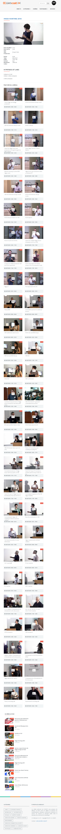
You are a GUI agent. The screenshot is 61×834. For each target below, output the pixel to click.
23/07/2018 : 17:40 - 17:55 (10, 268)
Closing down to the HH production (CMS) (33, 656)
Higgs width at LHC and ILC (10, 678)
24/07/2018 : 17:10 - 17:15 (10, 475)
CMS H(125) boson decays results (12, 125)
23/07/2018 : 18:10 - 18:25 (10, 291)
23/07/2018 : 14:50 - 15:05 (10, 199)
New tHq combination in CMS (32, 517)
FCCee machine (29, 563)
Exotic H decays (29, 125)
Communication (17, 828)
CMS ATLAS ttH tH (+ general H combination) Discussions (32, 402)
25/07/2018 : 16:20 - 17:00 (31, 706)
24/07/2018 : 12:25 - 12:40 (10, 406)
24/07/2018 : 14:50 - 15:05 (31, 429)
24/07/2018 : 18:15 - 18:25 (31, 521)
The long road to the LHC (31, 286)
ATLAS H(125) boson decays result (33, 102)
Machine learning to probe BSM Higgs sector (12, 172)
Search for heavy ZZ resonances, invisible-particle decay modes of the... (33, 471)
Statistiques (8, 828)
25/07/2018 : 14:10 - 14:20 (31, 660)
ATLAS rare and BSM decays (32, 332)
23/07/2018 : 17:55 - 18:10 (31, 268)
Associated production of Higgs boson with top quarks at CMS (11, 471)
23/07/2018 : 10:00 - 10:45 (10, 107)
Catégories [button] (26, 9)
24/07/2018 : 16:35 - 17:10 (31, 452)
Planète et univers (16, 815)
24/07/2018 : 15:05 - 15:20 (10, 452)
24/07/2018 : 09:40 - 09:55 (31, 314)
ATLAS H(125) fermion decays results (32, 195)
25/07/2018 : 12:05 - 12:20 (10, 636)
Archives (52, 9)
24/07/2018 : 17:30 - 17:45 (10, 498)
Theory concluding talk (9, 701)
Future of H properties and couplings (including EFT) (31, 448)
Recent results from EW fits (10, 240)
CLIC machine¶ (8, 563)
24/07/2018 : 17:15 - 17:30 (31, 475)
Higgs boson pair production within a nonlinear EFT (33, 172)
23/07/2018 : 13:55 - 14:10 (10, 153)
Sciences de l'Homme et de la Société (13, 823)
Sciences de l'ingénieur (10, 826)
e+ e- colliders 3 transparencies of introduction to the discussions (12, 610)
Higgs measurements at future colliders (32, 540)
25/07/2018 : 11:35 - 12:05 (31, 613)
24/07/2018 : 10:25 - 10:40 (10, 360)
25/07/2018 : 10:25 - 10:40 (31, 590)
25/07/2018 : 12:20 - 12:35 (31, 636)
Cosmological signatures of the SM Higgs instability (33, 494)
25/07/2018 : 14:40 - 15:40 (31, 683)
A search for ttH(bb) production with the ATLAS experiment (13, 264)
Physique (7, 815)
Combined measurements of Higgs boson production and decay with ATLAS (12, 402)
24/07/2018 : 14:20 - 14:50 (10, 429)
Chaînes (35, 9)
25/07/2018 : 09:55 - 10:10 (31, 567)
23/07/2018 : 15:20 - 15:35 (10, 222)
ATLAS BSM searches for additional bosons (33, 310)
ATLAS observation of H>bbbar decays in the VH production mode (33, 264)
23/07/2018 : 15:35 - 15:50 (31, 222)
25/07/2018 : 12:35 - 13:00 (10, 660)
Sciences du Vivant (22, 826)
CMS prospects (29, 632)
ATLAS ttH (6, 379)
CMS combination (29, 379)
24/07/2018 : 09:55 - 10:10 (10, 337)
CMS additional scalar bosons (11, 332)
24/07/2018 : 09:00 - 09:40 (10, 314)
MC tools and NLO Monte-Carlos (12, 425)
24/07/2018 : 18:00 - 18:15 (10, 521)
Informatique (8, 812)
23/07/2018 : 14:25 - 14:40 (10, 176)
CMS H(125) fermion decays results (12, 194)
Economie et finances (15, 809)
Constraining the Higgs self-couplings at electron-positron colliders (11, 517)
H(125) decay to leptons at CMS (12, 217)
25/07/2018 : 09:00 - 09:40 (31, 544)
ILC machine (7, 586)
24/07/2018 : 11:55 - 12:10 (10, 383)
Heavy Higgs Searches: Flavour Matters (32, 149)
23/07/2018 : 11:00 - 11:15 (10, 130)
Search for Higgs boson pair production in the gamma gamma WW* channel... (12, 149)
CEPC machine (28, 586)
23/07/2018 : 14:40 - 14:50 (31, 176)
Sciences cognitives (21, 817)
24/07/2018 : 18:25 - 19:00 (10, 544)
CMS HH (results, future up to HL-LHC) (12, 448)
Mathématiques (17, 812)
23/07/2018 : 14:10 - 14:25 (31, 153)
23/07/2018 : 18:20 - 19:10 (31, 291)
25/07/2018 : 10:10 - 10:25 (10, 590)
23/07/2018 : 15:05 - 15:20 (31, 199)
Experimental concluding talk (32, 701)
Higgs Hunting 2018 (12, 19)
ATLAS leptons (28, 217)
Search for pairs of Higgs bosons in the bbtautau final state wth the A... (12, 494)
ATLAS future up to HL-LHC (31, 425)
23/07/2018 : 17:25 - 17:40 (31, 245)
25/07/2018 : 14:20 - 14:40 (10, 683)
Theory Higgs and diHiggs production (10, 103)
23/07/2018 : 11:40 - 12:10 (31, 130)
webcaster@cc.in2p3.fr (41, 821)
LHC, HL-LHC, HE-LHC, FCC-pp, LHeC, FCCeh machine (32, 610)
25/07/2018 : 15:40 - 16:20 (10, 706)
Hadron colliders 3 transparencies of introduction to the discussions (12, 656)
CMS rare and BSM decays (10, 356)
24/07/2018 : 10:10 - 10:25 (31, 337)
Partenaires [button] (43, 9)
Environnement (8, 820)
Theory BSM (7, 309)
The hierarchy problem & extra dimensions (11, 540)
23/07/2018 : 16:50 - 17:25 (10, 245)
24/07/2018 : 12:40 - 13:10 (31, 406)
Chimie (6, 809)
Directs (19, 9)
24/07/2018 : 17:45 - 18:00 (31, 498)
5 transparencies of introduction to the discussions (33, 679)
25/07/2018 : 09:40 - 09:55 (10, 567)
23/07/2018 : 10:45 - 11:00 (31, 107)
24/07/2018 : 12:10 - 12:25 (31, 383)
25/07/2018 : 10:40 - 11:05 (10, 613)
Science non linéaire (9, 817)
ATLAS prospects (8, 632)
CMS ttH (27, 356)
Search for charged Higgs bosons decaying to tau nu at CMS (33, 241)
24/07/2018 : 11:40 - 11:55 (31, 360)
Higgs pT (6, 286)
